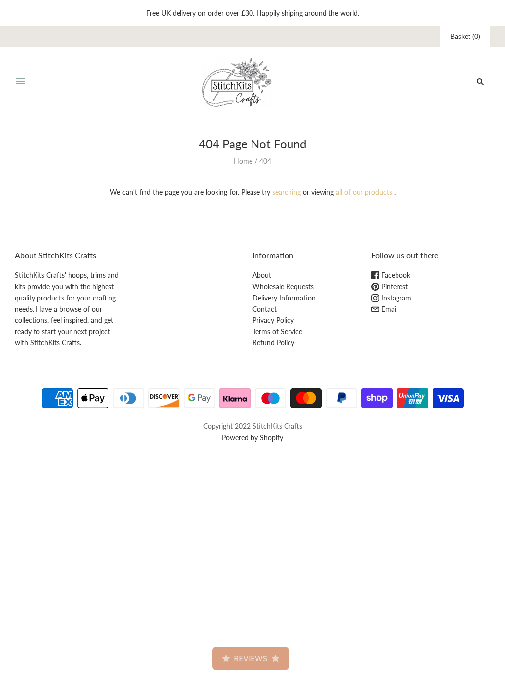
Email (388, 309)
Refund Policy (273, 342)
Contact (264, 309)
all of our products (364, 192)
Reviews (250, 658)
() (465, 36)
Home (243, 161)
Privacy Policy (273, 320)
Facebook (394, 275)
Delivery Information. (284, 298)
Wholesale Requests (283, 286)
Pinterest (393, 286)
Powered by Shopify (252, 437)
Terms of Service (277, 331)
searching (286, 192)
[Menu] (21, 81)
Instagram (395, 298)
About (261, 275)
